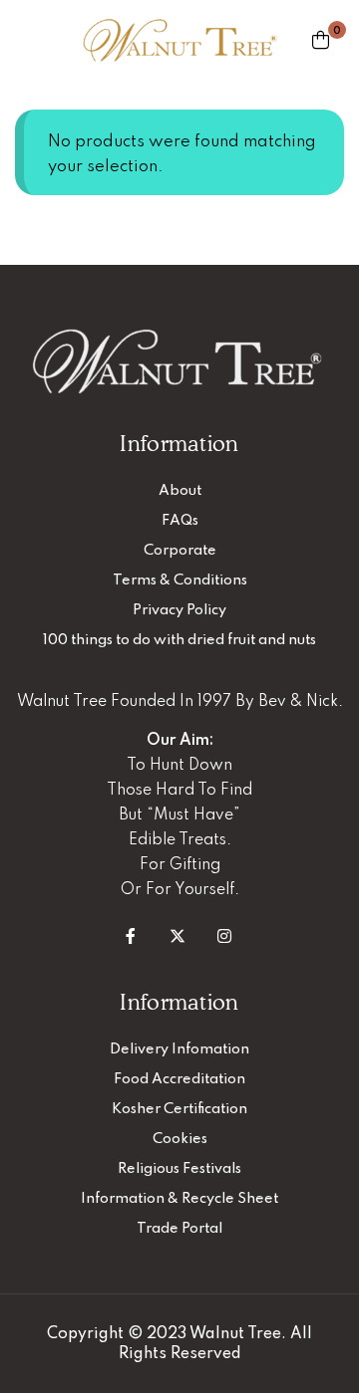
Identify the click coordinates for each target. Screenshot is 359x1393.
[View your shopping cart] (320, 40)
